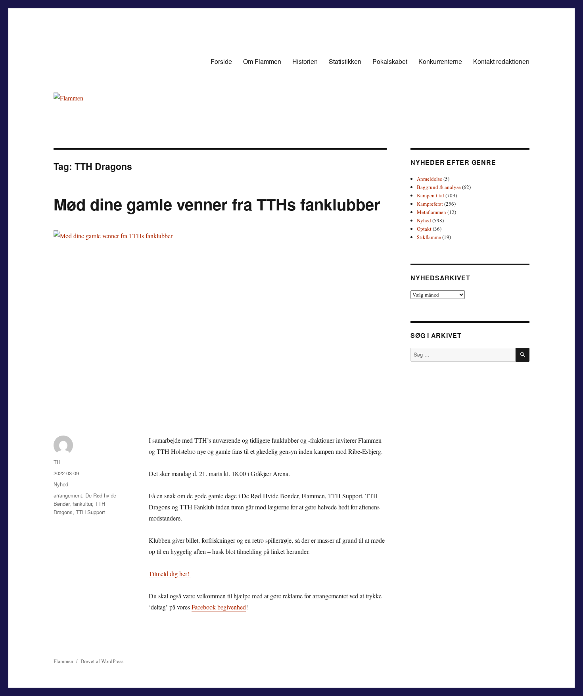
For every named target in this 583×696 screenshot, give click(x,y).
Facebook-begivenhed (219, 607)
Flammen (63, 661)
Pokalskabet (389, 61)
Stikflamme (429, 237)
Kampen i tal (430, 195)
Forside (221, 61)
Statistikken (345, 61)
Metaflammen (431, 212)
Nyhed (61, 484)
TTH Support (90, 512)
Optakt (424, 228)
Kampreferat (430, 203)
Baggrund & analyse (439, 187)
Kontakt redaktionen (501, 61)
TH (57, 462)
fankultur (82, 503)
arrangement (68, 495)
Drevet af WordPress (102, 661)
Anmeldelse (429, 178)
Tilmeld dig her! (170, 573)
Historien (305, 61)
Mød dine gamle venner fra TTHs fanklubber (217, 204)
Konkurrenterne (440, 61)
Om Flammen (262, 61)
